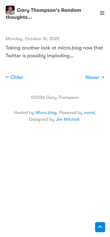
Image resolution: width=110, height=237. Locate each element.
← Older (14, 77)
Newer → (94, 77)
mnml (89, 112)
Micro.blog (45, 112)
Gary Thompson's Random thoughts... (43, 13)
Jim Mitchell (68, 119)
